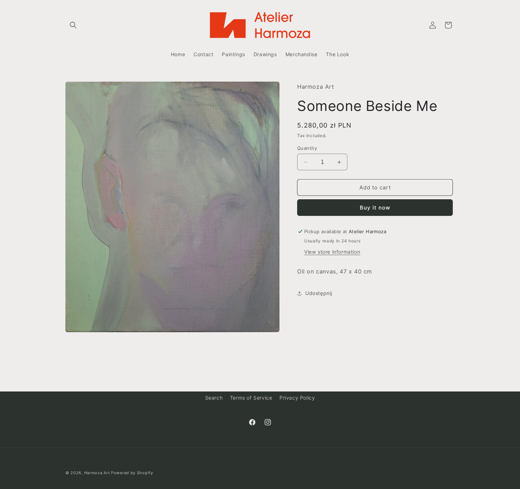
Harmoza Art (97, 472)
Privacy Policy (297, 398)
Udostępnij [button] (318, 293)
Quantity (307, 148)
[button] (73, 25)
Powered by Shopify (132, 472)
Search (214, 398)
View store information (332, 252)
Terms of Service (251, 398)
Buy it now (375, 207)
